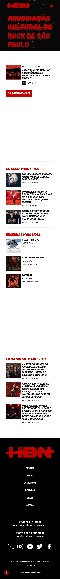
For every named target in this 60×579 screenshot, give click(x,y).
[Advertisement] (30, 131)
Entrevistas (30, 483)
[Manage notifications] (6, 572)
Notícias (30, 468)
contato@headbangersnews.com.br (30, 525)
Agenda (30, 505)
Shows (30, 475)
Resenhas (30, 490)
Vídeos (30, 498)
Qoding (37, 572)
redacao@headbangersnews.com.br (30, 536)
